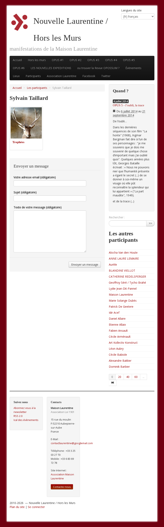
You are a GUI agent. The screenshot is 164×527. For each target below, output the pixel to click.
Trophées (18, 142)
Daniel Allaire (117, 318)
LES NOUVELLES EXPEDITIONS (51, 68)
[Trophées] (26, 122)
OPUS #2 (75, 60)
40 (127, 377)
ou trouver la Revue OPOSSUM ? (98, 68)
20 (119, 377)
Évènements (133, 68)
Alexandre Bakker (120, 360)
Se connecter (36, 507)
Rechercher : (117, 217)
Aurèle (113, 264)
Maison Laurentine (121, 294)
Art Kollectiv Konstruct (123, 342)
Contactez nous (62, 486)
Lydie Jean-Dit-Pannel (123, 288)
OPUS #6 (19, 68)
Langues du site (131, 10)
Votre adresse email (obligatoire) (35, 177)
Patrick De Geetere (121, 306)
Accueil (17, 60)
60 (136, 377)
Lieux (16, 76)
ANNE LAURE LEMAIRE (124, 258)
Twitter (105, 76)
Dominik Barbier (119, 366)
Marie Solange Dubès (123, 300)
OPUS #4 (111, 60)
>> (150, 223)
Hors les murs (37, 60)
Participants (33, 76)
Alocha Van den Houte (123, 252)
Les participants (37, 88)
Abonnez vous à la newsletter (25, 410)
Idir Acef (114, 312)
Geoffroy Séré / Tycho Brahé (127, 282)
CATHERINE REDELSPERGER (127, 276)
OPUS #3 (93, 60)
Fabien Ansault (118, 330)
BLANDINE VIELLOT (122, 270)
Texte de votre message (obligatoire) (38, 207)
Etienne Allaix (117, 324)
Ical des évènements (26, 420)
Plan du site (17, 507)
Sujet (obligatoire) (25, 192)
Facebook (88, 76)
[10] (113, 383)
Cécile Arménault (120, 336)
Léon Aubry (116, 348)
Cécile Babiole (118, 354)
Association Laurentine (61, 76)
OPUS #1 (58, 60)
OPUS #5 (129, 60)
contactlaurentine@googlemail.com (72, 443)
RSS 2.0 (18, 416)
